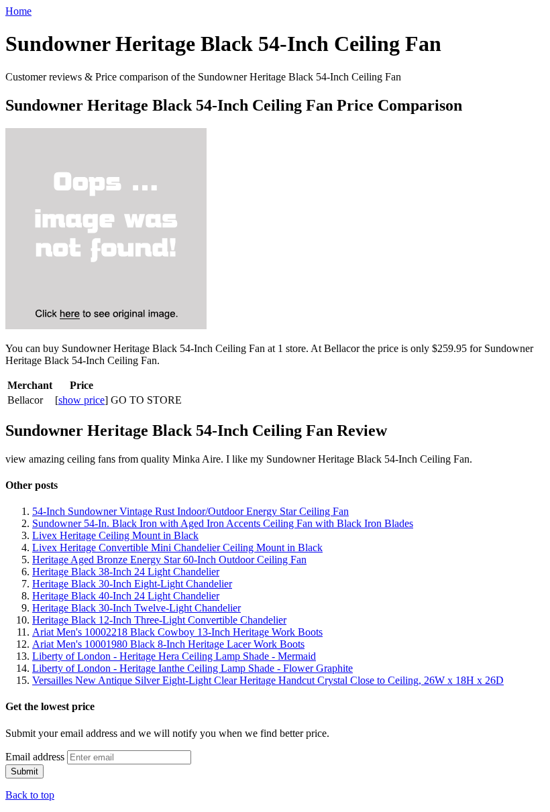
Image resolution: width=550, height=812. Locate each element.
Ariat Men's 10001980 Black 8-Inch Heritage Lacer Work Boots (168, 644)
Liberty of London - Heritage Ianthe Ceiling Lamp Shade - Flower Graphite (192, 668)
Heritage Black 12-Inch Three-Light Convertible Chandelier (159, 620)
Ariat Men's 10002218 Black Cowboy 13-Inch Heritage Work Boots (177, 632)
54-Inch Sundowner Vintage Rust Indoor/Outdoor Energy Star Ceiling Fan (190, 511)
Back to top (29, 795)
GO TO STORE (146, 400)
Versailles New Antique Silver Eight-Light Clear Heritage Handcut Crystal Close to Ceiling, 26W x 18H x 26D (268, 680)
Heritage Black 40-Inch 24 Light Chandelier (125, 595)
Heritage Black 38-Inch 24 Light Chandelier (125, 571)
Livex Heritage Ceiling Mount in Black (115, 535)
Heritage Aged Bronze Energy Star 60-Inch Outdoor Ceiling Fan (169, 559)
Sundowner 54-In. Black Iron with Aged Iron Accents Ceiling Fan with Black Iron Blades (222, 523)
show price (81, 400)
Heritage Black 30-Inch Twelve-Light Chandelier (136, 608)
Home (18, 11)
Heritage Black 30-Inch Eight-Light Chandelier (132, 583)
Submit (24, 771)
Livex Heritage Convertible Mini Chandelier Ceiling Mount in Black (177, 547)
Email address (34, 756)
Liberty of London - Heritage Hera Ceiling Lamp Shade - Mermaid (174, 656)
